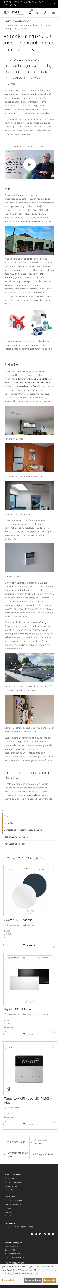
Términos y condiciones (15, 1204)
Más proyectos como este (17, 837)
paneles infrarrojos (39, 622)
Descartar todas (33, 1280)
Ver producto (29, 945)
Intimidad (8, 1212)
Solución (8, 823)
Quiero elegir (8, 1280)
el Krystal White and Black (29, 379)
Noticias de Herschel (13, 1200)
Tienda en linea (11, 1186)
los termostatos (28, 531)
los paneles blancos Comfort (27, 386)
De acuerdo (49, 1280)
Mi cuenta (9, 1190)
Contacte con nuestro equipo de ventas (23, 830)
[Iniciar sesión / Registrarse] (38, 12)
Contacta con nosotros (14, 1182)
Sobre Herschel (11, 1178)
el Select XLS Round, (26, 382)
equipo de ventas (35, 795)
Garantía (8, 1216)
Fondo (7, 816)
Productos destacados (15, 843)
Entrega (8, 1208)
